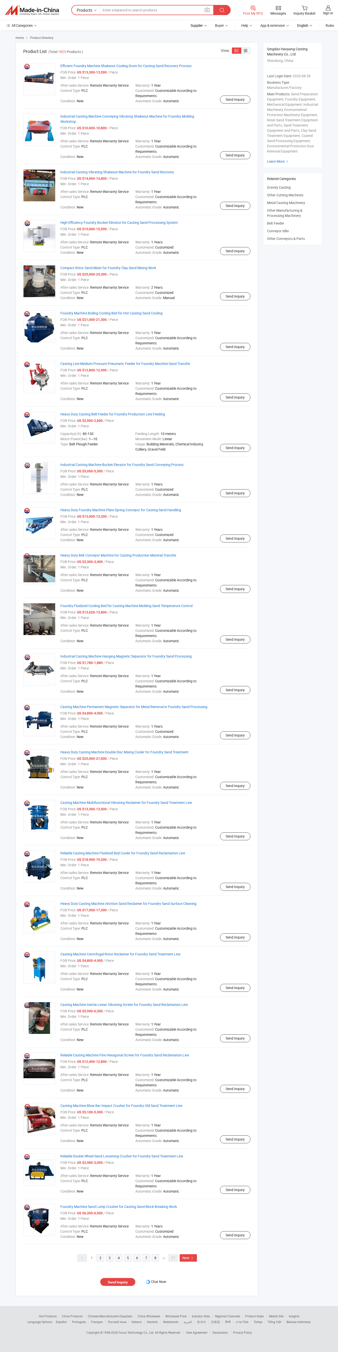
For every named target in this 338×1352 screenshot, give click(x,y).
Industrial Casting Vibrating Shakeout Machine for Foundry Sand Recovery (117, 172)
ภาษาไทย (242, 1322)
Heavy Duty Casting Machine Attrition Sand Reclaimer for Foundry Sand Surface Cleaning (128, 903)
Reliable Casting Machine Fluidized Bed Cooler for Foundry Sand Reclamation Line (122, 853)
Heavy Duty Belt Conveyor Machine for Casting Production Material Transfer (118, 555)
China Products (72, 1316)
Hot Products (48, 1316)
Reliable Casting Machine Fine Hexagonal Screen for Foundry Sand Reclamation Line (124, 1055)
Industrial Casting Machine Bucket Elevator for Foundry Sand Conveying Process (122, 464)
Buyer (219, 25)
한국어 (201, 1322)
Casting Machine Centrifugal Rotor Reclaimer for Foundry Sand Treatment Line (120, 954)
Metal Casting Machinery (286, 202)
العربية (188, 1322)
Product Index (254, 1316)
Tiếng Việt (274, 1322)
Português (79, 1322)
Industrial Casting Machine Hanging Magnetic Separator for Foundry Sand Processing (126, 656)
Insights (294, 1316)
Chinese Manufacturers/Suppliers (110, 1316)
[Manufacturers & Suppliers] (32, 10)
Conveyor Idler (278, 231)
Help (244, 25)
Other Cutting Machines (285, 195)
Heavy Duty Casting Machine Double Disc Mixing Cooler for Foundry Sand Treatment (124, 752)
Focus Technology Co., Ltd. (137, 1332)
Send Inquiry (235, 99)
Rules (330, 25)
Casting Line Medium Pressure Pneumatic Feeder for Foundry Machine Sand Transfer (125, 363)
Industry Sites (201, 1316)
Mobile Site (276, 1316)
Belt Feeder (275, 223)
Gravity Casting (279, 187)
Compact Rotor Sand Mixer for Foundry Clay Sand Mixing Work (108, 267)
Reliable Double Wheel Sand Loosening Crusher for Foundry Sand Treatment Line (121, 1156)
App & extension (272, 25)
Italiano (137, 1322)
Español (61, 1322)
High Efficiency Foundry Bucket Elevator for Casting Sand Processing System (119, 222)
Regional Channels (227, 1316)
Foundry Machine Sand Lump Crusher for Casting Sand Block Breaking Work (118, 1206)
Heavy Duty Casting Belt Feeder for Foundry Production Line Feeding (112, 414)
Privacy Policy (242, 1332)
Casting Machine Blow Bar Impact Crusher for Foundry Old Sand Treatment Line (121, 1105)
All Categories (22, 25)
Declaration (220, 1332)
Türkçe (258, 1322)
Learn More (278, 161)
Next (188, 1257)
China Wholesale (149, 1316)
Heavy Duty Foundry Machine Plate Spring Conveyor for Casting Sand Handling (120, 510)
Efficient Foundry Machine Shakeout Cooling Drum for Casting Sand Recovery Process (126, 65)
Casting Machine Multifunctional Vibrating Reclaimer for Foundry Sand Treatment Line (126, 802)
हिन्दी (228, 1322)
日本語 (215, 1322)
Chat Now (158, 1281)
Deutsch (152, 1322)
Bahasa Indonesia (299, 1322)
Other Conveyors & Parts (286, 238)
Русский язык (117, 1322)
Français (97, 1322)
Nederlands (170, 1322)
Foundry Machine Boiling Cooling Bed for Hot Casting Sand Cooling (111, 313)
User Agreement (196, 1332)
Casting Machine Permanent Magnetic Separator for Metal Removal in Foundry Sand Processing (133, 706)
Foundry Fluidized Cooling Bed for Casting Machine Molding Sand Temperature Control (126, 605)
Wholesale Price (176, 1316)
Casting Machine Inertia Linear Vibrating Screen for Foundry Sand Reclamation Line (124, 1004)
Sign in (328, 13)
